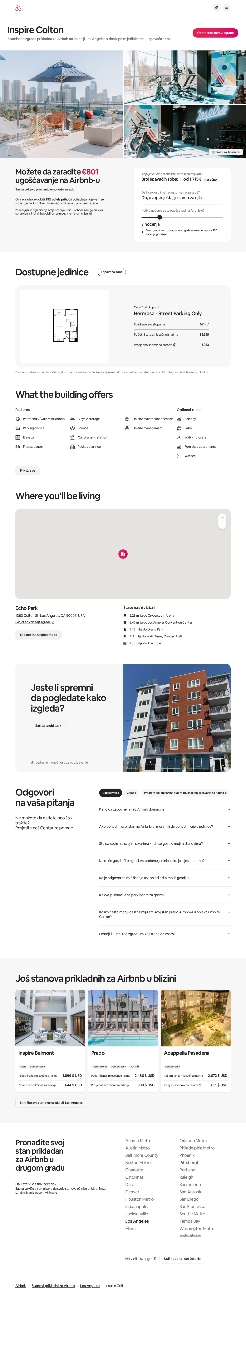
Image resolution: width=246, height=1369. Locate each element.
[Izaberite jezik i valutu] (217, 8)
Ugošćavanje (110, 793)
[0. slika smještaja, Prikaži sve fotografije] (61, 104)
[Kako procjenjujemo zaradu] (174, 345)
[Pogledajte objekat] (50, 1041)
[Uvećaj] (222, 517)
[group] (182, 205)
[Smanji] (222, 525)
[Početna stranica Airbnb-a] (18, 7)
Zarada (131, 793)
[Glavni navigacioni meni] (227, 8)
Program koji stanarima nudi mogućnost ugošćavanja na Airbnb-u (185, 793)
